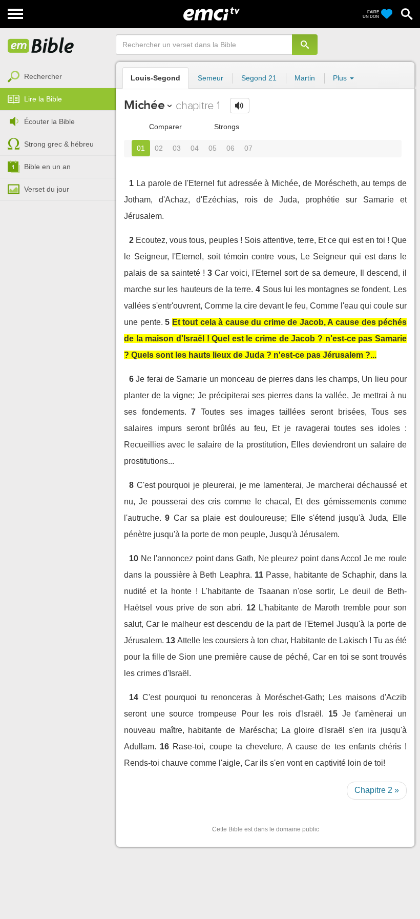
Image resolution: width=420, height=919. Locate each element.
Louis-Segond (155, 78)
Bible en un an (47, 166)
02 (159, 148)
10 (133, 558)
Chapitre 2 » (376, 790)
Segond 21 (259, 78)
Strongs (225, 126)
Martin (305, 78)
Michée (144, 105)
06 (230, 148)
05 (212, 148)
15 (333, 713)
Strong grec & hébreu (59, 144)
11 (259, 574)
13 (170, 640)
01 (141, 148)
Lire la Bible (43, 99)
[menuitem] (58, 77)
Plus (341, 78)
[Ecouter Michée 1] (239, 105)
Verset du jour (46, 189)
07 (248, 148)
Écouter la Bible (49, 121)
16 (164, 746)
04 (195, 148)
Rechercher (43, 76)
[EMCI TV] (211, 13)
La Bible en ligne (41, 46)
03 (177, 148)
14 (133, 697)
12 (251, 607)
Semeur (210, 78)
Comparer (164, 126)
